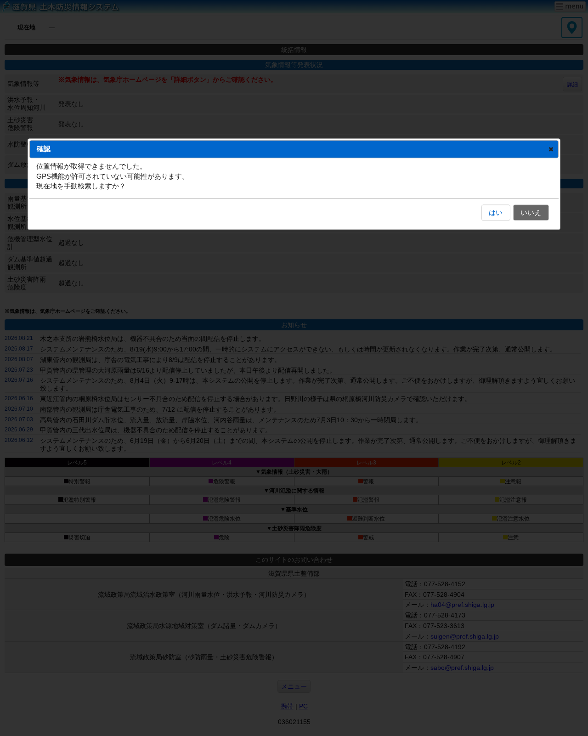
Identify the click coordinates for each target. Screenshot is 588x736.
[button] (551, 148)
